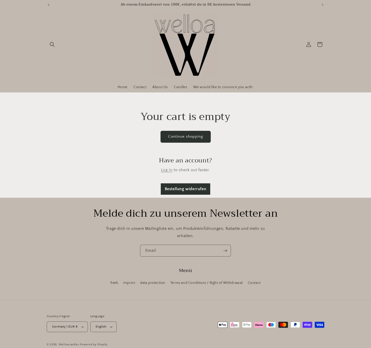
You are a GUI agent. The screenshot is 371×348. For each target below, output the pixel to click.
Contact (254, 283)
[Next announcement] (322, 5)
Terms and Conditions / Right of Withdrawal (206, 283)
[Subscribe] (225, 251)
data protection (152, 283)
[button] (52, 44)
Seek (114, 283)
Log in (167, 170)
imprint (129, 283)
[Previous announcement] (48, 5)
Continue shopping (185, 136)
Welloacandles (69, 344)
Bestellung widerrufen (185, 189)
